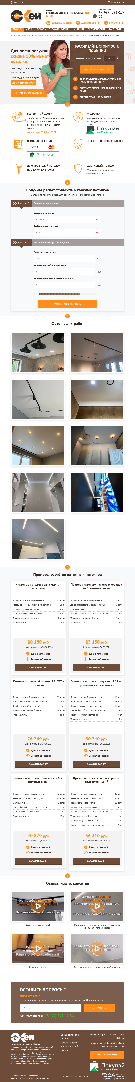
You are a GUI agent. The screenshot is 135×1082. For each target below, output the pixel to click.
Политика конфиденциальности (24, 1075)
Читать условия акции (29, 92)
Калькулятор (116, 22)
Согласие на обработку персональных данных (30, 1078)
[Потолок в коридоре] (97, 445)
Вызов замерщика (62, 22)
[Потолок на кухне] (38, 539)
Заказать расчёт (38, 667)
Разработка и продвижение (113, 1079)
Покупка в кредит (70, 1042)
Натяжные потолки (20, 35)
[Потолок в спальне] (38, 352)
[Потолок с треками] (97, 352)
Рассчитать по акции (97, 69)
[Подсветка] (97, 399)
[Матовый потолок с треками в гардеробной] (38, 492)
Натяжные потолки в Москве (25, 1044)
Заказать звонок (90, 22)
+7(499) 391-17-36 (111, 14)
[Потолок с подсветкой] (97, 492)
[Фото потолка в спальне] (38, 445)
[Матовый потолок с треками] (38, 399)
